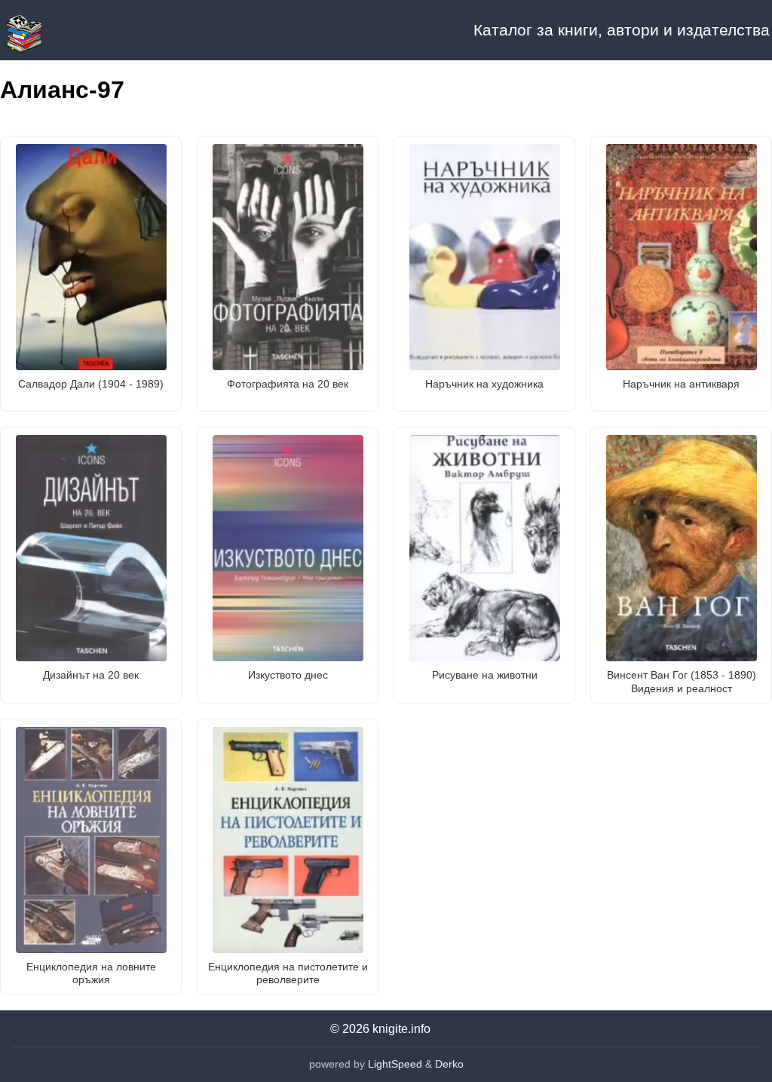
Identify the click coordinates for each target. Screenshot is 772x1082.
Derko (449, 1064)
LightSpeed (395, 1064)
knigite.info (401, 1028)
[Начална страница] (75, 30)
